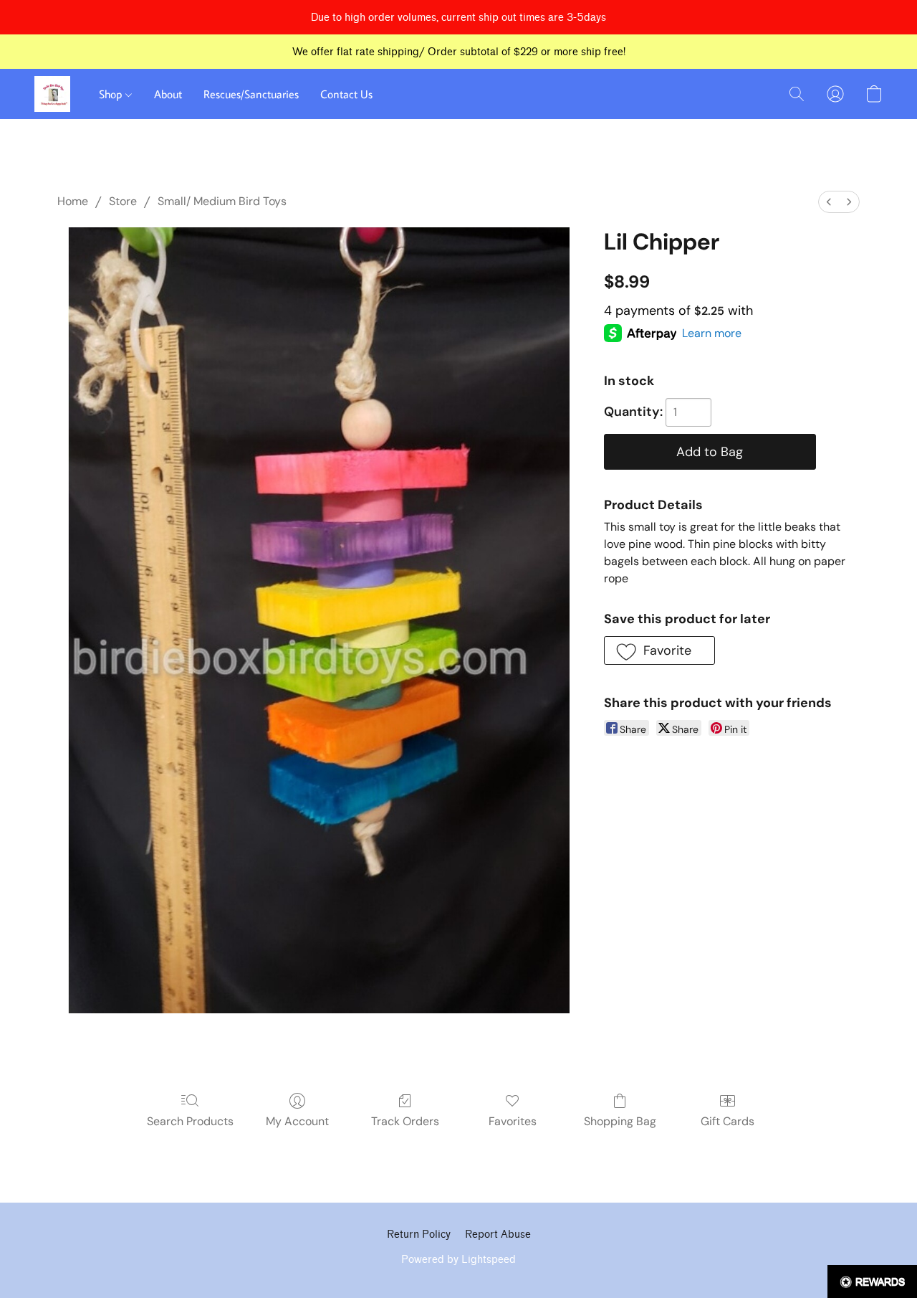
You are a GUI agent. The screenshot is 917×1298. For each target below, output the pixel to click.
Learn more (711, 333)
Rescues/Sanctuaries (251, 94)
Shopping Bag (620, 1121)
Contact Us (346, 94)
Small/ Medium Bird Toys (222, 201)
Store (123, 201)
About (168, 94)
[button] (52, 94)
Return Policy (419, 1234)
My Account (297, 1121)
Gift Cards (727, 1121)
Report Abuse (498, 1234)
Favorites (513, 1121)
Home (72, 201)
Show (872, 1281)
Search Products (190, 1121)
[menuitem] (829, 201)
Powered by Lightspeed (458, 1260)
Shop (112, 94)
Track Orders (405, 1121)
